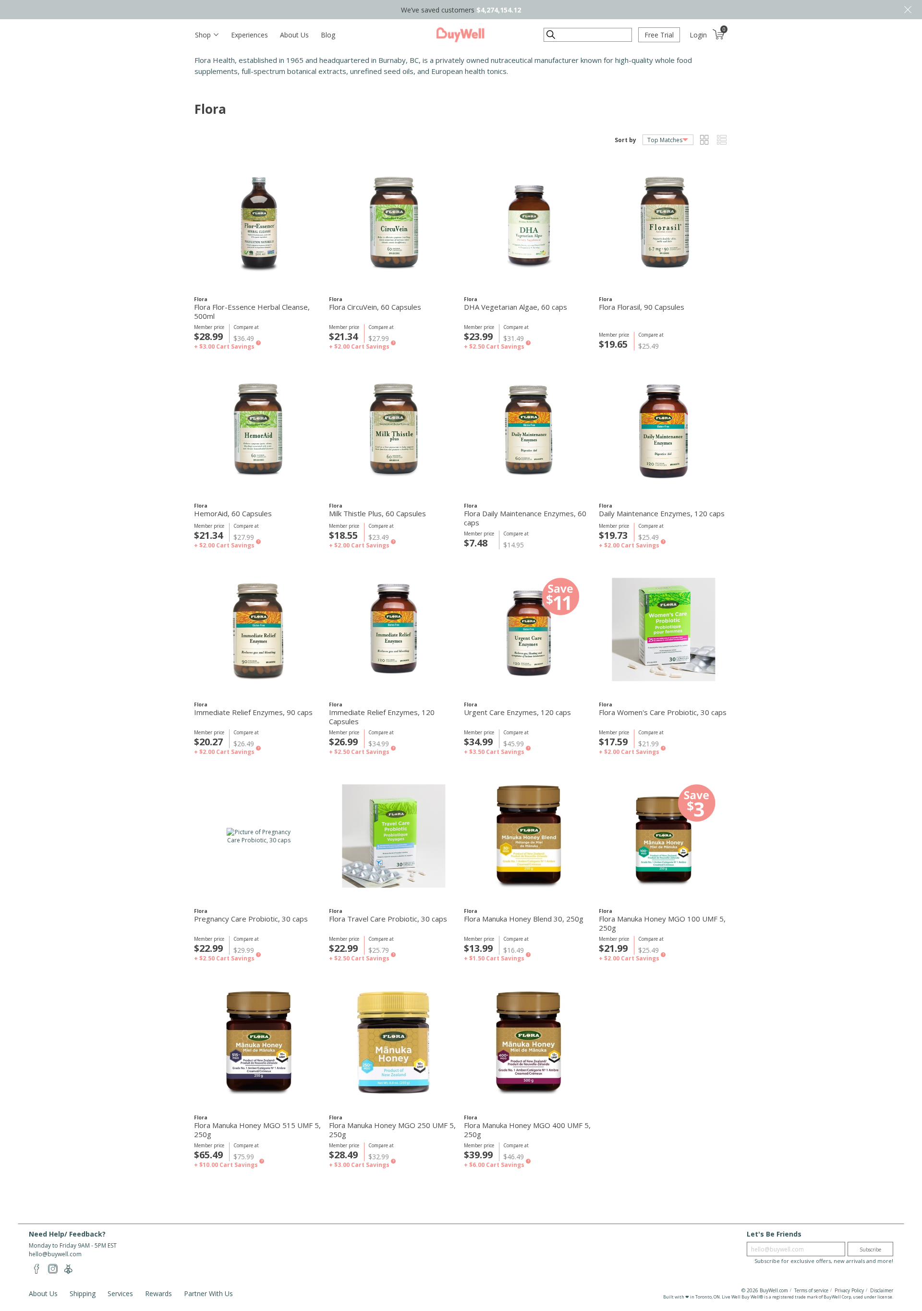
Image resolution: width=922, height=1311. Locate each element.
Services (120, 1293)
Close (907, 9)
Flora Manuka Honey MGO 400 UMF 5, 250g (527, 1130)
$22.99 (208, 948)
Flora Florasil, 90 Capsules (641, 307)
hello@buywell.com (55, 1254)
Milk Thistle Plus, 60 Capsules (377, 513)
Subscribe (870, 1249)
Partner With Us (208, 1293)
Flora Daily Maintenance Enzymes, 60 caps (525, 518)
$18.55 (343, 535)
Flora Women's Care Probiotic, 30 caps (663, 712)
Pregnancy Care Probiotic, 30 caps (251, 918)
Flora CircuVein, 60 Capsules (375, 307)
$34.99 (478, 741)
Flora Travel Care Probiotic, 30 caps (388, 918)
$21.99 (613, 948)
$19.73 (613, 535)
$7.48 (475, 542)
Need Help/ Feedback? (67, 1233)
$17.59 (613, 741)
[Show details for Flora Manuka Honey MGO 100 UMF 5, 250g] (663, 835)
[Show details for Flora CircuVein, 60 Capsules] (393, 224)
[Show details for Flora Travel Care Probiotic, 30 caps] (393, 835)
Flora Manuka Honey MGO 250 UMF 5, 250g (392, 1130)
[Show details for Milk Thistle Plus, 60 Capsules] (393, 430)
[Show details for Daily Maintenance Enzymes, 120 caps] (663, 430)
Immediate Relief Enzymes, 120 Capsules (382, 717)
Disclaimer (881, 1290)
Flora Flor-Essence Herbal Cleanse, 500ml (252, 312)
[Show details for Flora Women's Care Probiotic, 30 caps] (663, 629)
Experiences (249, 34)
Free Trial (659, 34)
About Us (294, 34)
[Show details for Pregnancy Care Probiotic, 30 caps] (258, 835)
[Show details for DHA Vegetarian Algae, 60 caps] (528, 224)
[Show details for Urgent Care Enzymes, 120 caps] (528, 629)
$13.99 (478, 948)
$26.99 (343, 741)
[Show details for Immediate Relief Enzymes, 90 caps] (258, 629)
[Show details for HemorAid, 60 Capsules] (258, 430)
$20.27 (208, 741)
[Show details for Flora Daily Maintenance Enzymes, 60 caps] (528, 430)
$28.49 (343, 1154)
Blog (328, 34)
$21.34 (343, 336)
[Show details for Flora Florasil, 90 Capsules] (663, 224)
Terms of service (811, 1290)
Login (698, 34)
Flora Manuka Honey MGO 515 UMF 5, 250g (257, 1130)
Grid (704, 140)
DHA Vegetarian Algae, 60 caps (515, 307)
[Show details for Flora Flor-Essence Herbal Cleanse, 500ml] (258, 224)
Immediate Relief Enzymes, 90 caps (253, 712)
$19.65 (613, 344)
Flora (200, 299)
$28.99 (208, 336)
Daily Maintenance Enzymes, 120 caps (662, 513)
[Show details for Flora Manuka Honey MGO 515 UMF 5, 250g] (258, 1042)
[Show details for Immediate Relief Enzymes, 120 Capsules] (393, 629)
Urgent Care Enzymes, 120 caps (517, 712)
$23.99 (478, 336)
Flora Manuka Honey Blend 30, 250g (523, 918)
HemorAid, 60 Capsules (233, 513)
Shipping (83, 1293)
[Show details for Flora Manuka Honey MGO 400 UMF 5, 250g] (528, 1042)
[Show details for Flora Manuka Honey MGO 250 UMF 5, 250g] (393, 1042)
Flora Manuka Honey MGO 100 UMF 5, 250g (662, 923)
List (722, 140)
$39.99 (478, 1154)
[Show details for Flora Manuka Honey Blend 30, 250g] (528, 835)
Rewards (158, 1293)
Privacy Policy (849, 1290)
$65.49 (208, 1154)
